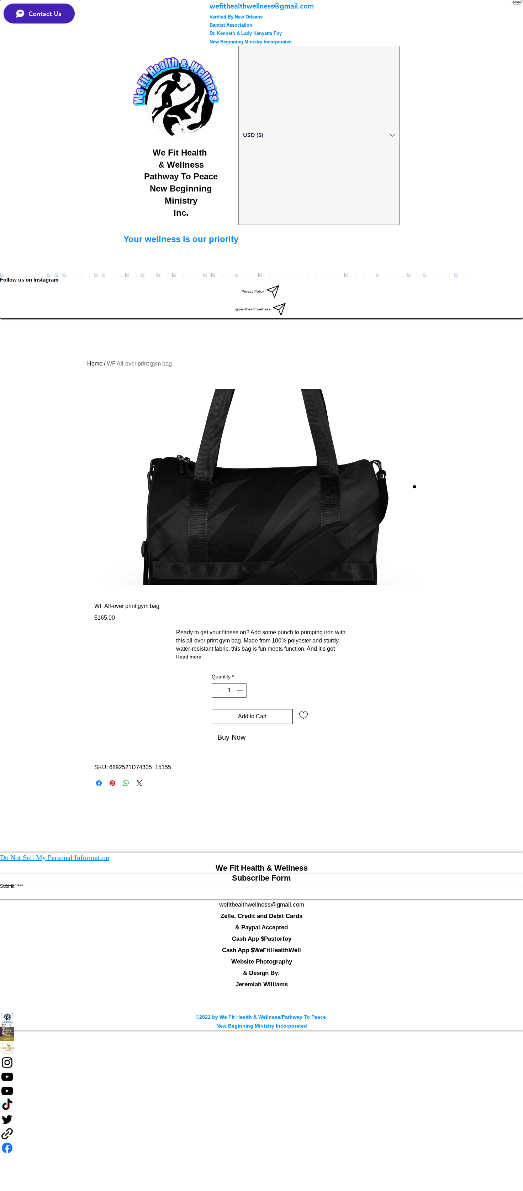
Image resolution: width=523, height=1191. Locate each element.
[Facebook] (261, 1034)
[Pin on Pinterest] (112, 783)
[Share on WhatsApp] (126, 783)
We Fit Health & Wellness (262, 868)
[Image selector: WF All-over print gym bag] (414, 486)
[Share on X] (139, 783)
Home (94, 364)
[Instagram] (261, 1062)
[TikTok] (261, 1105)
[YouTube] (261, 1077)
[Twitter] (261, 1119)
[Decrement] (218, 690)
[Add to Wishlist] (303, 714)
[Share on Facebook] (99, 783)
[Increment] (240, 690)
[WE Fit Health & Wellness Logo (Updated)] (261, 1020)
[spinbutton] (229, 690)
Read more (188, 657)
